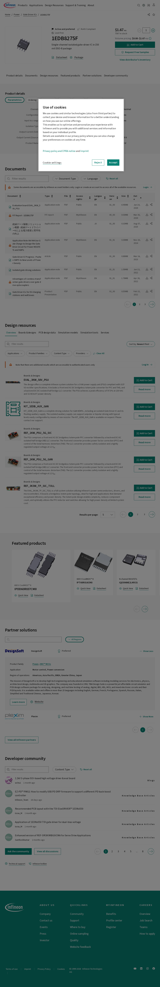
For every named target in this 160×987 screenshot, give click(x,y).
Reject (98, 162)
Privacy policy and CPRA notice (59, 151)
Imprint (84, 151)
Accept (113, 162)
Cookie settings (52, 162)
